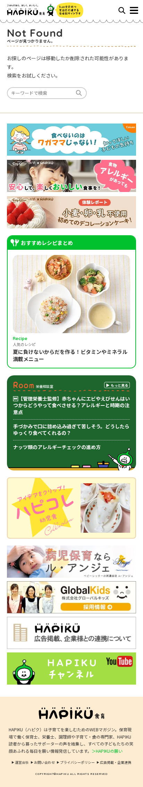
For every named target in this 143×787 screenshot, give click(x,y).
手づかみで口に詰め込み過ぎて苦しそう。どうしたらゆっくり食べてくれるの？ (71, 430)
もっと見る (119, 385)
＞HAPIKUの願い (107, 751)
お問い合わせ (44, 762)
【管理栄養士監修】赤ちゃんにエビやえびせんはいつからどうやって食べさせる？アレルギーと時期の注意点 (71, 405)
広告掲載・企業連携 (115, 762)
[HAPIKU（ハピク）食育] (39, 10)
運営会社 (22, 762)
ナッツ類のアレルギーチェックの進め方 (57, 446)
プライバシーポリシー (77, 762)
